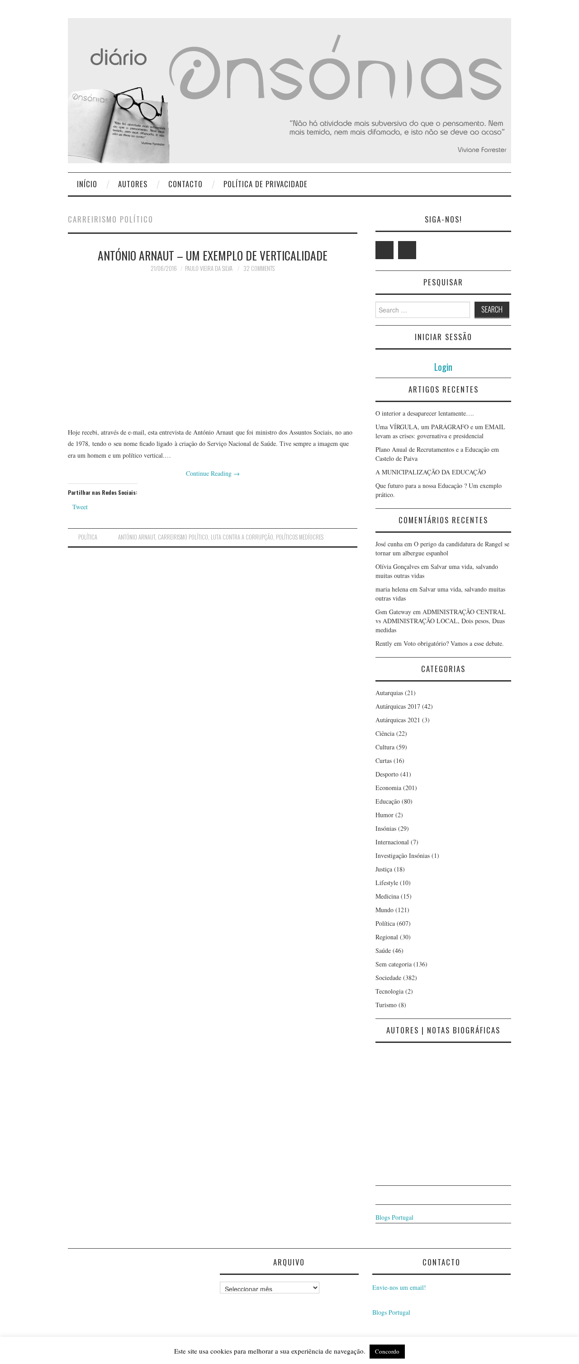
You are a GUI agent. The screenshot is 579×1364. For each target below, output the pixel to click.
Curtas (383, 760)
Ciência (384, 733)
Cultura (384, 747)
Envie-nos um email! (399, 1287)
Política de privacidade (265, 183)
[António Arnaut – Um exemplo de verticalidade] (212, 349)
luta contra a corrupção (242, 537)
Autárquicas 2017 (397, 706)
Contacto (185, 183)
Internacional (392, 842)
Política (87, 537)
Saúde (383, 950)
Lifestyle (386, 882)
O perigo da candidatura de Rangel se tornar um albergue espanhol (442, 548)
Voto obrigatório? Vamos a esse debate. (453, 643)
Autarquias (389, 692)
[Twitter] (384, 250)
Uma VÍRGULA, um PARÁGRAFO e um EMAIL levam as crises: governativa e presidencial (440, 431)
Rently (383, 643)
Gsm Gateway (393, 611)
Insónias (385, 828)
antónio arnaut (136, 537)
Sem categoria (393, 964)
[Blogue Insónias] (289, 89)
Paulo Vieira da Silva (209, 268)
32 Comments (259, 268)
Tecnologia (389, 991)
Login (443, 367)
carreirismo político (183, 537)
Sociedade (388, 977)
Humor (384, 814)
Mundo (384, 909)
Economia (388, 787)
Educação (387, 801)
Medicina (387, 896)
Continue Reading (213, 473)
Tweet (80, 506)
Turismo (386, 1004)
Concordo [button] (387, 1351)
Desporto (387, 774)
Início (87, 183)
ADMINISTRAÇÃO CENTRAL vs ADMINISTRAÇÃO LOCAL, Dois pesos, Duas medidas (440, 620)
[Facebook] (407, 250)
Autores (132, 183)
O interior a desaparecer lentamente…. (424, 413)
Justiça (383, 869)
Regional (386, 937)
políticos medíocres (299, 537)
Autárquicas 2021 (397, 719)
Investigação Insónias (402, 855)
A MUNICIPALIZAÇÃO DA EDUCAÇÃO (430, 472)
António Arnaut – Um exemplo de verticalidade (212, 255)
